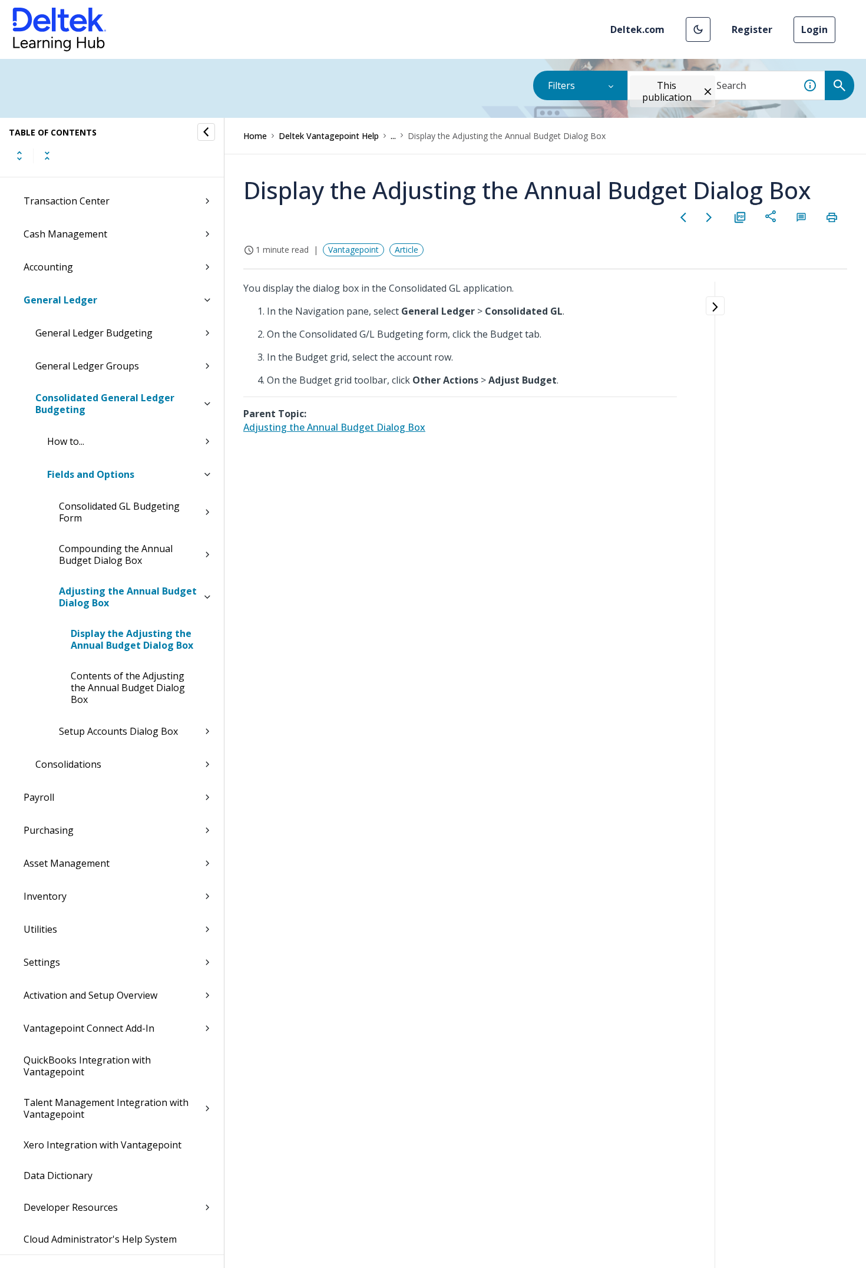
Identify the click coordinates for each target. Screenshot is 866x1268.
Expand (19, 155)
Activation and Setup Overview (90, 995)
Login (814, 29)
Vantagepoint (353, 249)
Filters (561, 85)
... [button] (393, 136)
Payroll (39, 797)
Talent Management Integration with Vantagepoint (106, 1108)
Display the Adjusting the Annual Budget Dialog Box (132, 639)
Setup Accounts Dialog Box (118, 731)
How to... (65, 441)
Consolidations (68, 764)
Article (406, 249)
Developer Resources (71, 1207)
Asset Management (67, 863)
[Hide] (206, 132)
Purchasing (49, 830)
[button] (698, 29)
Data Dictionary (58, 1175)
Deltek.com (637, 29)
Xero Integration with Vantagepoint (102, 1145)
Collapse (47, 155)
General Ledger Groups (87, 366)
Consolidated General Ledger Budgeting (104, 403)
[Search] (839, 85)
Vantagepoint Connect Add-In (89, 1028)
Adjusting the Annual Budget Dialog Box (128, 597)
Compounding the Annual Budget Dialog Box (116, 554)
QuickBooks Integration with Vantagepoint (87, 1066)
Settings (42, 962)
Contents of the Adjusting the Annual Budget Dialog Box (128, 687)
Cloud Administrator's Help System (100, 1239)
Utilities (40, 929)
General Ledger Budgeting (94, 333)
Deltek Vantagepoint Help (329, 136)
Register (752, 29)
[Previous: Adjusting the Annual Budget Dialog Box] (683, 217)
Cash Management (65, 234)
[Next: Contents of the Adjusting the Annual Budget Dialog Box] (709, 217)
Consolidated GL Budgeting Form (119, 512)
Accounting (48, 267)
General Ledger (60, 300)
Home (255, 136)
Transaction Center (67, 201)
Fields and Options (90, 474)
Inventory (45, 896)
